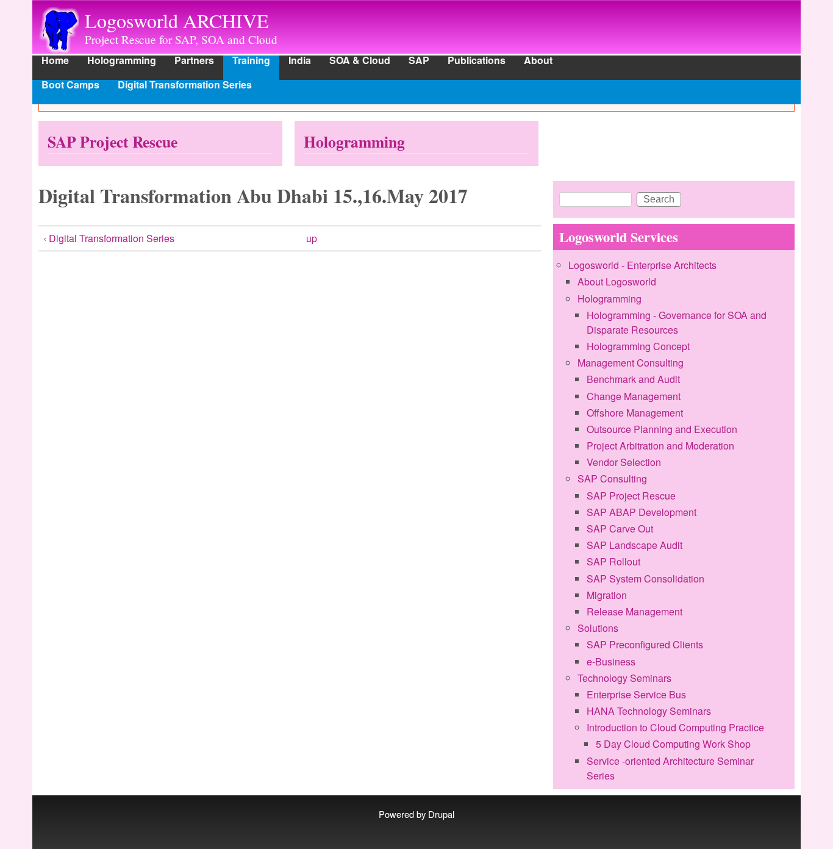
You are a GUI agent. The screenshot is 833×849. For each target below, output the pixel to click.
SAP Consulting (612, 478)
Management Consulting (630, 363)
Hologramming (121, 61)
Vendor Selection (624, 462)
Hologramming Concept (638, 346)
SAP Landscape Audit (634, 545)
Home (55, 61)
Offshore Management (635, 413)
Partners (194, 61)
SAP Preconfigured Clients (645, 644)
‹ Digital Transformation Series (108, 238)
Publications (477, 61)
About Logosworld (616, 281)
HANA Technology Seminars (649, 711)
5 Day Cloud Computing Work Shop (673, 744)
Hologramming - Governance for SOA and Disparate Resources (677, 322)
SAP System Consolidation (645, 578)
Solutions (597, 628)
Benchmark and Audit (633, 379)
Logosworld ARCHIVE (177, 20)
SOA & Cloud (359, 61)
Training (251, 61)
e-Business (611, 661)
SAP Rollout (613, 561)
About (538, 61)
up (311, 238)
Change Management (634, 396)
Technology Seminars (624, 678)
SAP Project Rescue (112, 141)
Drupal (441, 814)
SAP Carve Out (620, 528)
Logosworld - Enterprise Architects (642, 265)
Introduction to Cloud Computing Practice (675, 727)
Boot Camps (70, 85)
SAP (419, 61)
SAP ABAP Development (641, 512)
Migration (607, 595)
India (299, 61)
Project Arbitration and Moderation (660, 446)
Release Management (634, 611)
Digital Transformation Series (185, 85)
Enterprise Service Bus (636, 694)
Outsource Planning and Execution (662, 429)
